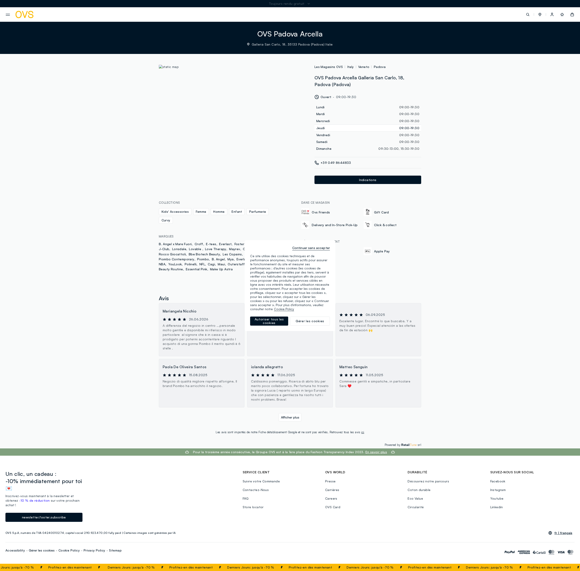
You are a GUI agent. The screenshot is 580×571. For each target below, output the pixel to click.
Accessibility (15, 550)
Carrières (332, 490)
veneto (363, 67)
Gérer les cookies (42, 550)
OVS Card (332, 507)
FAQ (246, 498)
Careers (331, 498)
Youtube (497, 498)
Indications (367, 180)
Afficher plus (290, 417)
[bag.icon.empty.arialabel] (572, 14)
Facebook (497, 481)
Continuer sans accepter (311, 248)
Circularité (416, 507)
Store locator (253, 507)
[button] (540, 14)
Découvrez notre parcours (428, 481)
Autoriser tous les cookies (269, 321)
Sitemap (115, 550)
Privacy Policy (94, 550)
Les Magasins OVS (328, 67)
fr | (563, 533)
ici (362, 432)
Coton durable (419, 490)
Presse (330, 481)
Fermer (568, 567)
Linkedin (496, 507)
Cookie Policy (69, 550)
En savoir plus (376, 452)
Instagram (498, 490)
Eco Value (415, 498)
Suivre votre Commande (261, 481)
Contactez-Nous (256, 490)
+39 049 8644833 (336, 163)
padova (380, 67)
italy (350, 67)
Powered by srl (403, 445)
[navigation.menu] (7, 14)
